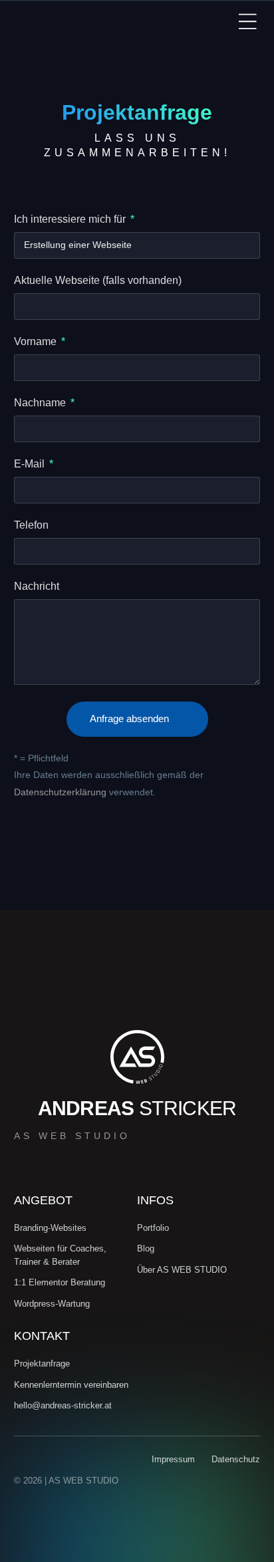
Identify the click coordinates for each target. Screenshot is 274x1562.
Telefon (31, 525)
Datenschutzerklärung (60, 792)
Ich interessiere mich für (71, 219)
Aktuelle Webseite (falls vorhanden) (98, 280)
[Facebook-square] (251, 1500)
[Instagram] (206, 1500)
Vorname (36, 341)
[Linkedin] (184, 1500)
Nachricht (36, 586)
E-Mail (30, 464)
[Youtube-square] (229, 1500)
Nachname (41, 403)
